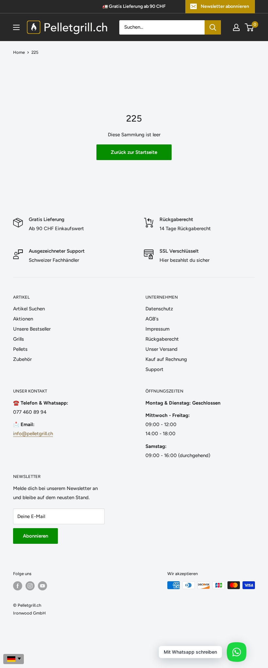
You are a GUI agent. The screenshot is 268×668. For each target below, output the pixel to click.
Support (154, 369)
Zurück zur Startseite (134, 152)
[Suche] (213, 27)
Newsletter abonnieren (225, 6)
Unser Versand (161, 349)
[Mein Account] (236, 27)
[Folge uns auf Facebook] (17, 585)
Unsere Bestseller (32, 329)
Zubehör (22, 359)
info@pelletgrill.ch (33, 434)
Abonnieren (35, 536)
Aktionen (23, 319)
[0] (249, 27)
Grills (18, 339)
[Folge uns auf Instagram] (30, 585)
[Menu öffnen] (16, 27)
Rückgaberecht (162, 339)
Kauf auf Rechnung (166, 359)
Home (19, 52)
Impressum (157, 329)
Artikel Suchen (29, 309)
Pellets (20, 349)
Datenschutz (159, 309)
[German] (13, 659)
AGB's (152, 319)
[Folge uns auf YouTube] (42, 585)
